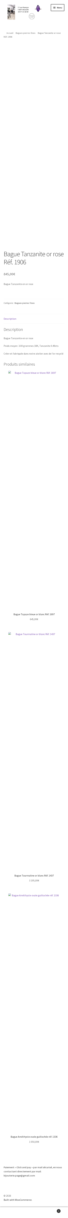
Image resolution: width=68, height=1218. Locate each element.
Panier (52, 1210)
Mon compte (11, 1212)
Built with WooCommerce (18, 1199)
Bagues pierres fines (25, 33)
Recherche (34, 1212)
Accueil (9, 33)
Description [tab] (10, 318)
